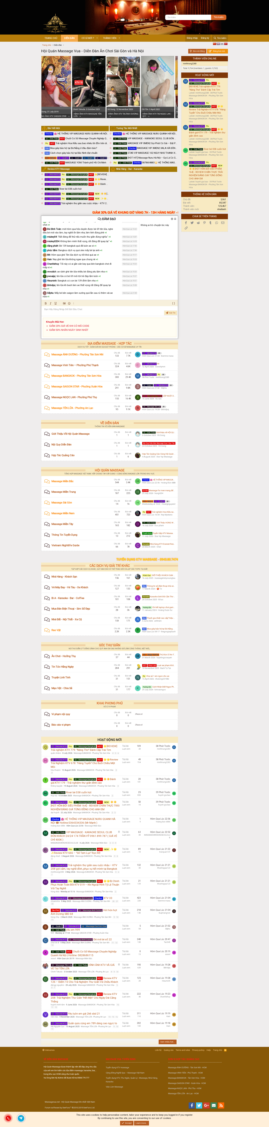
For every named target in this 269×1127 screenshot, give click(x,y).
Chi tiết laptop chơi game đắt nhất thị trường (167, 607)
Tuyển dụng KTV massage (117, 1067)
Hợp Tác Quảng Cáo (63, 455)
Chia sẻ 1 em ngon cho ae (156, 676)
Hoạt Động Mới (109, 740)
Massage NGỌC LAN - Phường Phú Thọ (74, 397)
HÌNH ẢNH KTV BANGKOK (158, 116)
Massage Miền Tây (62, 524)
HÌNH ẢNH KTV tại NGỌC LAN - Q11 (91, 115)
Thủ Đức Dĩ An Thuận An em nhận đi (169, 654)
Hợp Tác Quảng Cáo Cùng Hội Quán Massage (162, 454)
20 (113, 901)
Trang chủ (51, 38)
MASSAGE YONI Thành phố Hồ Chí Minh (78, 162)
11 (52, 920)
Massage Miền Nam (63, 513)
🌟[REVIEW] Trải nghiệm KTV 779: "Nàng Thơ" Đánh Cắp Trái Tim (105, 174)
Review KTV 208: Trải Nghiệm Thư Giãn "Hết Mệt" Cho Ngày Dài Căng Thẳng (84, 997)
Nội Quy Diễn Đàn (61, 444)
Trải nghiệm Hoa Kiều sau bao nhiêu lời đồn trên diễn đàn (79, 143)
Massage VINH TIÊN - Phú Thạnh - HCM (185, 1073)
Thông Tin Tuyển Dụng (64, 534)
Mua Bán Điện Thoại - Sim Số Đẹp (71, 608)
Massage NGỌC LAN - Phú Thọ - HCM (184, 1088)
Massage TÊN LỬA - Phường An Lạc (72, 407)
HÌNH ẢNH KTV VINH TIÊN (124, 116)
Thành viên (109, 38)
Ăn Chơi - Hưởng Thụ (64, 656)
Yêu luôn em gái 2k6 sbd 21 (84, 1013)
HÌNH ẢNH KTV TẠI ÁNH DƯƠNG (58, 114)
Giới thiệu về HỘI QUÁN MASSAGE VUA (169, 432)
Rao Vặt (56, 630)
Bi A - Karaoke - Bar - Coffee (68, 598)
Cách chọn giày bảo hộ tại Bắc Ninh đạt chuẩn (71, 153)
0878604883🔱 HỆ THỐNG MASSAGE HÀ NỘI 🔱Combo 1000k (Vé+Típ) (165, 162)
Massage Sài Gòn (62, 502)
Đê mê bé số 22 (103, 939)
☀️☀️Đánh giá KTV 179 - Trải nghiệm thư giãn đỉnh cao (100, 184)
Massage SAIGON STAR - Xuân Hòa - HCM (187, 1083)
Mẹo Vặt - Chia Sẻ (62, 688)
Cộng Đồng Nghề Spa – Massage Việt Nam (125, 1073)
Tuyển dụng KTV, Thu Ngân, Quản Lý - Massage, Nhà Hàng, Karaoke (132, 1080)
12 (116, 943)
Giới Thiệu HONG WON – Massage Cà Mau (170, 522)
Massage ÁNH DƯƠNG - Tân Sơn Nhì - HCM (187, 1067)
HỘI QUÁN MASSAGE (110, 470)
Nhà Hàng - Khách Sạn (64, 576)
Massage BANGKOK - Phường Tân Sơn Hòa (76, 375)
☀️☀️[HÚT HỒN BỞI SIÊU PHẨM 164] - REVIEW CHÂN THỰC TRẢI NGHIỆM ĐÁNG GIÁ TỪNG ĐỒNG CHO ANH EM (85, 805)
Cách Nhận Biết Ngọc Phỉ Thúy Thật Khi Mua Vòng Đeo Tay (173, 687)
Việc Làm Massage (114, 1087)
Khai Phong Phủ (110, 703)
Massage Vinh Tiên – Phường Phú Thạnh (75, 365)
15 (113, 1017)
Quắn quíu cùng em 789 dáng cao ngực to (92, 1023)
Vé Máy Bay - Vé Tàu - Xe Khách (70, 587)
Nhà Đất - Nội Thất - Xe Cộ (67, 619)
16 (117, 1017)
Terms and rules (183, 1050)
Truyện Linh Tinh (61, 677)
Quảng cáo (169, 1050)
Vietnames (49, 1050)
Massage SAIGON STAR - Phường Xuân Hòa (77, 386)
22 (52, 904)
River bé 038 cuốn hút (66, 188)
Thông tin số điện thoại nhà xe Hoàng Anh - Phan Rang (169, 586)
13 (52, 945)
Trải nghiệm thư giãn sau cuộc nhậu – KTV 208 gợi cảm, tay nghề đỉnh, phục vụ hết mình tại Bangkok (107, 203)
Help (209, 1050)
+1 (49, 225)
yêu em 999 (73, 929)
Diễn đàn (69, 38)
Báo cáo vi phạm (61, 724)
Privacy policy (198, 1050)
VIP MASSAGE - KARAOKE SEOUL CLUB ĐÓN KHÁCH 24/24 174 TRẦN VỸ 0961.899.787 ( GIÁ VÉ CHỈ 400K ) (178, 138)
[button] (97, 38)
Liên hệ (158, 1050)
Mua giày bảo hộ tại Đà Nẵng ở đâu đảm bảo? (71, 148)
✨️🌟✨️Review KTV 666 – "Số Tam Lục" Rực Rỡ (100, 198)
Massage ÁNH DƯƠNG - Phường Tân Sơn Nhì (77, 354)
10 (117, 917)
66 (153, 363)
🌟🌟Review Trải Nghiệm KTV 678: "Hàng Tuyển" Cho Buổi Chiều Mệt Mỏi (109, 179)
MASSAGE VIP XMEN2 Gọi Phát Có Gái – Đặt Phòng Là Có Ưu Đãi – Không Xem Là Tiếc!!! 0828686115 (175, 143)
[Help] (172, 219)
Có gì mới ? (88, 38)
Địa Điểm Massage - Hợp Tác (110, 343)
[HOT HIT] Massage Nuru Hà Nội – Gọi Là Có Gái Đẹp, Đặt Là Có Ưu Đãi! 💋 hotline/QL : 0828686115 (174, 157)
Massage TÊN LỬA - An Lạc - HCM (183, 1093)
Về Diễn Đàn (109, 423)
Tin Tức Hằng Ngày (63, 666)
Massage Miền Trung (64, 491)
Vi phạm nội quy (61, 714)
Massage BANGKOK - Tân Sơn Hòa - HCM (186, 1078)
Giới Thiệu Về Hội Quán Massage (71, 433)
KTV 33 (170, 353)
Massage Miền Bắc (62, 481)
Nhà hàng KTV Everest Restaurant (161, 544)
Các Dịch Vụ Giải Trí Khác (110, 566)
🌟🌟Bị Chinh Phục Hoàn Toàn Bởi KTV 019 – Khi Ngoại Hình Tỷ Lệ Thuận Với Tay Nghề (85, 884)
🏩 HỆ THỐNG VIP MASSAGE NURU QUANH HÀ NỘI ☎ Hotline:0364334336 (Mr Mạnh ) (94, 133)
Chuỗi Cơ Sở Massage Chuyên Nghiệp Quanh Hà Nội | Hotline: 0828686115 (95, 138)
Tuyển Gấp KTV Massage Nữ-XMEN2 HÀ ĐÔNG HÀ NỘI (172, 533)
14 (109, 1017)
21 (117, 901)
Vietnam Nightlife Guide (65, 545)
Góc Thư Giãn (109, 645)
